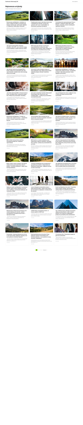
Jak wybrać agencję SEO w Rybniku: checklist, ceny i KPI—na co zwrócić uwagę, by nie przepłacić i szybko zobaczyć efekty (17, 47)
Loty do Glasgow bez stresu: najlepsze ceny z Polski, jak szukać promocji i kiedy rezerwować (66, 94)
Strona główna (75, 1)
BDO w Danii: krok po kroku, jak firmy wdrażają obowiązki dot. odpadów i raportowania (15, 141)
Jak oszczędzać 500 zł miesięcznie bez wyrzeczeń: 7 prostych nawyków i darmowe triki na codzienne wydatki (41, 118)
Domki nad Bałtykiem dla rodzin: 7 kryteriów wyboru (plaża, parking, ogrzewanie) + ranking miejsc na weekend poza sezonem (66, 188)
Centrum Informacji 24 (11, 1)
